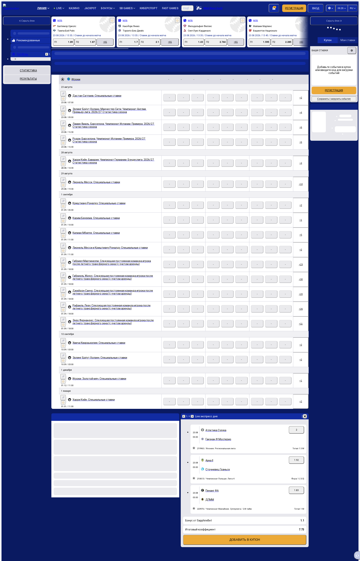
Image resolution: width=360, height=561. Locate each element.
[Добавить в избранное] (112, 20)
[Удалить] (305, 416)
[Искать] (305, 57)
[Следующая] (192, 416)
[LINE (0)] (55, 57)
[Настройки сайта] (330, 8)
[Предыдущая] (46, 51)
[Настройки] (351, 76)
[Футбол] (62, 57)
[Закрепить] (63, 93)
